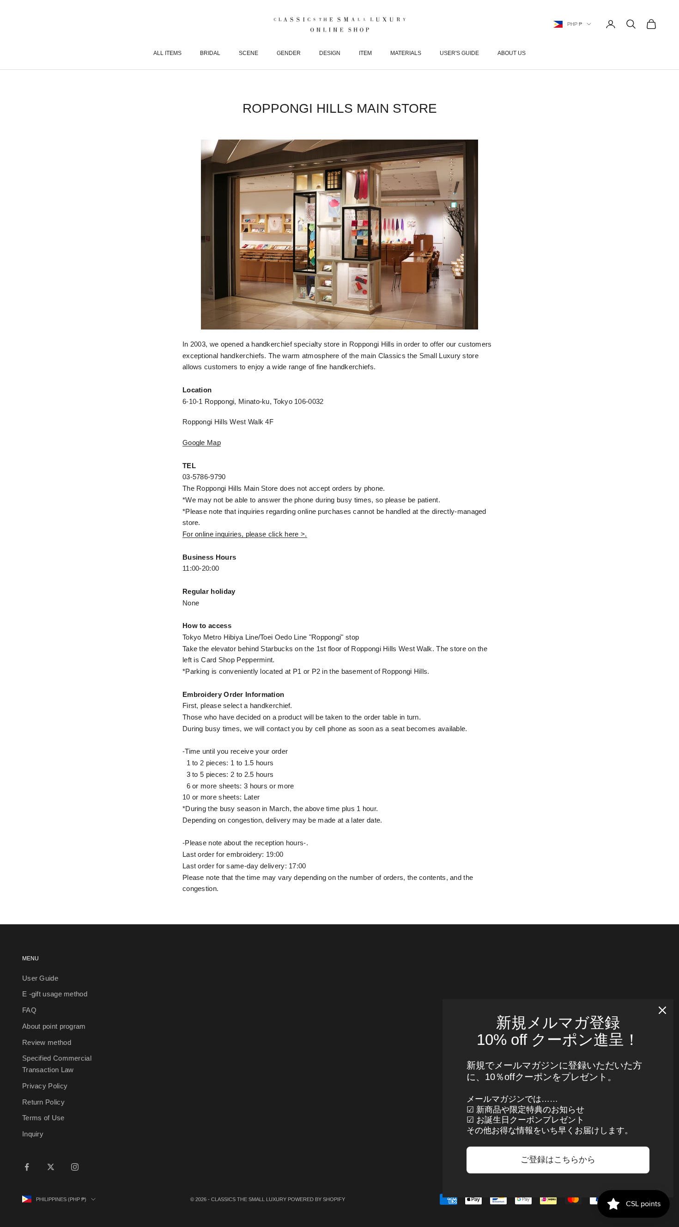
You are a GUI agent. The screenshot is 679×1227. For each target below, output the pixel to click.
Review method (46, 1042)
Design (329, 53)
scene (248, 53)
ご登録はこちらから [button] (558, 1159)
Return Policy (43, 1102)
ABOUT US (511, 53)
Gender (289, 53)
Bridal (210, 53)
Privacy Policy (44, 1086)
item (365, 53)
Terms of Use (43, 1118)
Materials (405, 53)
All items (167, 53)
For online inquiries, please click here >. (244, 534)
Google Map (201, 442)
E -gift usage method (54, 994)
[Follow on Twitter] (50, 1167)
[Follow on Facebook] (26, 1167)
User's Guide (459, 53)
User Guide (40, 978)
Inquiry (32, 1134)
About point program (54, 1026)
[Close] (662, 1010)
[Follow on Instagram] (74, 1167)
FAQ (29, 1010)
